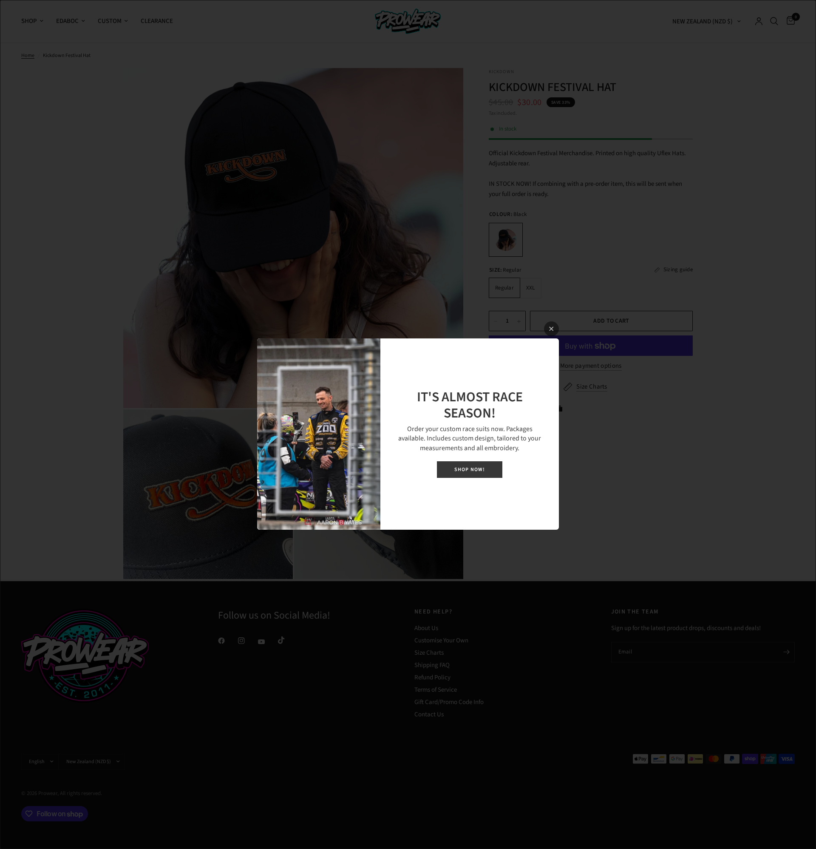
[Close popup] (551, 328)
